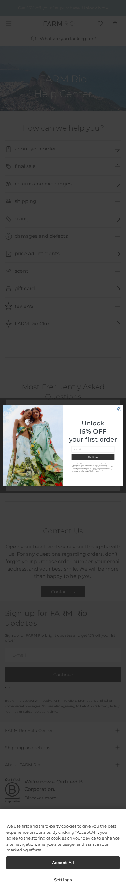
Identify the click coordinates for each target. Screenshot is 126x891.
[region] (63, 850)
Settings (63, 879)
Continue (93, 457)
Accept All (63, 862)
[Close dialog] (119, 409)
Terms (97, 471)
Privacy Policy (89, 471)
